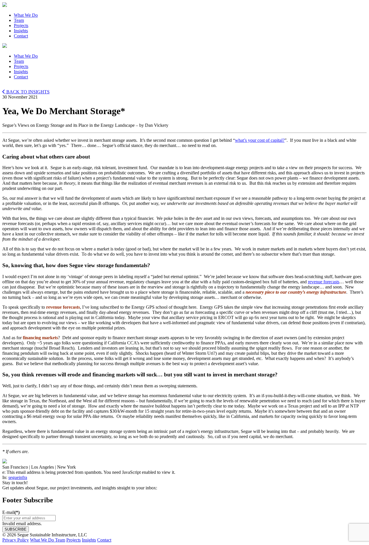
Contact (104, 540)
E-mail (11, 512)
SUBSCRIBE (16, 529)
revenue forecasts (323, 281)
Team (60, 540)
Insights (89, 540)
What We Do (42, 540)
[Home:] (184, 5)
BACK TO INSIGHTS (27, 91)
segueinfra (17, 477)
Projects (73, 540)
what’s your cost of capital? (260, 140)
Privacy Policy (15, 540)
